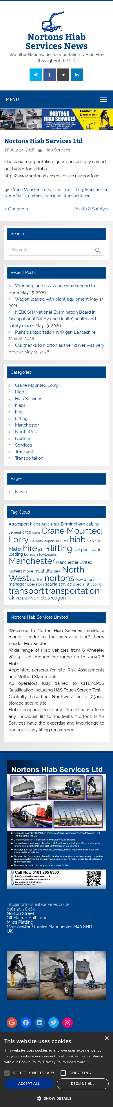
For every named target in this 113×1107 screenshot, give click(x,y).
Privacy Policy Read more (64, 1061)
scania (51, 584)
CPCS (26, 532)
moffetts (15, 571)
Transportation (29, 458)
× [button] (106, 1038)
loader (97, 549)
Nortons (23, 438)
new (57, 571)
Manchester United (74, 562)
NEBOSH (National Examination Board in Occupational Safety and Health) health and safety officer (52, 319)
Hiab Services (57, 150)
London (31, 554)
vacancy (23, 598)
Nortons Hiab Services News (56, 40)
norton (36, 579)
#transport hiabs (24, 524)
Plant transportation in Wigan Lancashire (55, 332)
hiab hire (94, 541)
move (28, 571)
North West (15, 196)
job (40, 550)
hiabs (20, 405)
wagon (58, 598)
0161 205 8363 (21, 909)
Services (23, 445)
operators (35, 584)
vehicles (40, 598)
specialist (81, 584)
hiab (57, 189)
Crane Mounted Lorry (31, 189)
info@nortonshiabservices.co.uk (38, 904)
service (65, 584)
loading (16, 554)
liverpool (81, 549)
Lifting (21, 418)
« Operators (16, 209)
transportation (77, 196)
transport (53, 196)
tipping (95, 584)
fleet (64, 541)
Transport (24, 451)
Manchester (96, 189)
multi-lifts (43, 571)
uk (12, 598)
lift (46, 549)
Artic (45, 524)
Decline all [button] (82, 1083)
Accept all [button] (29, 1083)
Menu (12, 99)
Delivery (36, 541)
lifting (77, 189)
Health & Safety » (91, 209)
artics (55, 524)
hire (66, 189)
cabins (92, 524)
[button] (56, 1097)
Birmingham (73, 523)
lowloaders (48, 554)
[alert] (56, 1069)
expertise (51, 541)
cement (15, 532)
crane (36, 532)
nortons (35, 196)
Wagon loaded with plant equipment (52, 299)
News (21, 491)
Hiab (19, 392)
